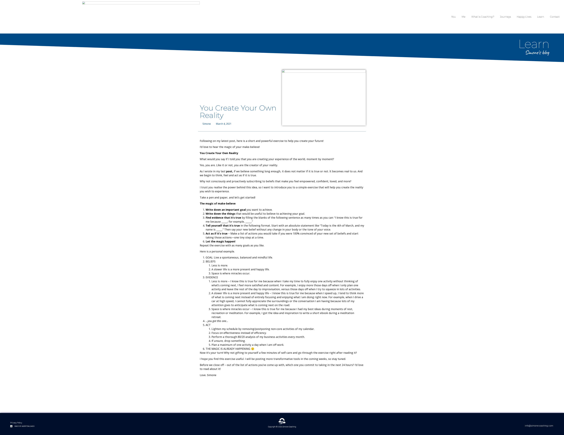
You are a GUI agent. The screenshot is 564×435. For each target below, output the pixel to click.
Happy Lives (524, 16)
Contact (555, 16)
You (453, 16)
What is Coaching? (482, 16)
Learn (540, 16)
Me (463, 16)
